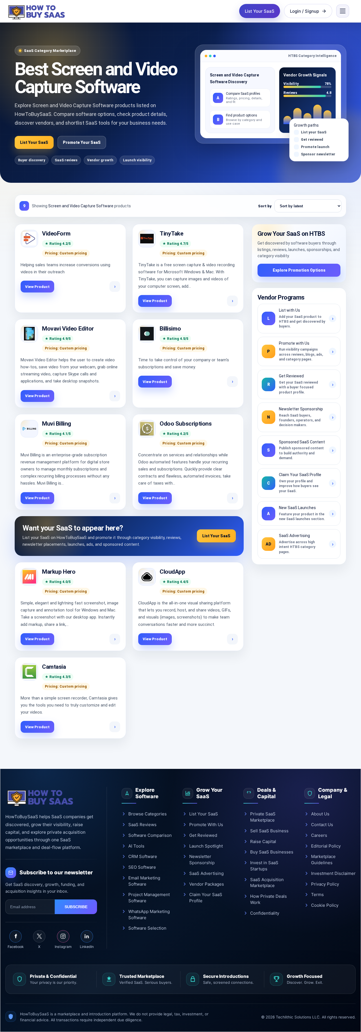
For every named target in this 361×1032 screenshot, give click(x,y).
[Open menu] (342, 11)
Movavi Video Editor (68, 328)
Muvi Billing (56, 423)
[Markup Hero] (29, 577)
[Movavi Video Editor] (29, 333)
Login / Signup (304, 11)
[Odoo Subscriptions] (147, 428)
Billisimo (170, 328)
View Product (37, 287)
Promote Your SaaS (82, 142)
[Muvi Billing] (29, 428)
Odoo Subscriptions (186, 423)
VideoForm (56, 233)
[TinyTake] (147, 238)
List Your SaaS (259, 11)
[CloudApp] (147, 577)
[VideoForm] (29, 238)
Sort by (265, 206)
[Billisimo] (147, 333)
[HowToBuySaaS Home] (38, 11)
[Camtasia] (29, 672)
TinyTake (171, 233)
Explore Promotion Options (299, 270)
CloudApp (172, 571)
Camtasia (54, 666)
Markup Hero (58, 571)
